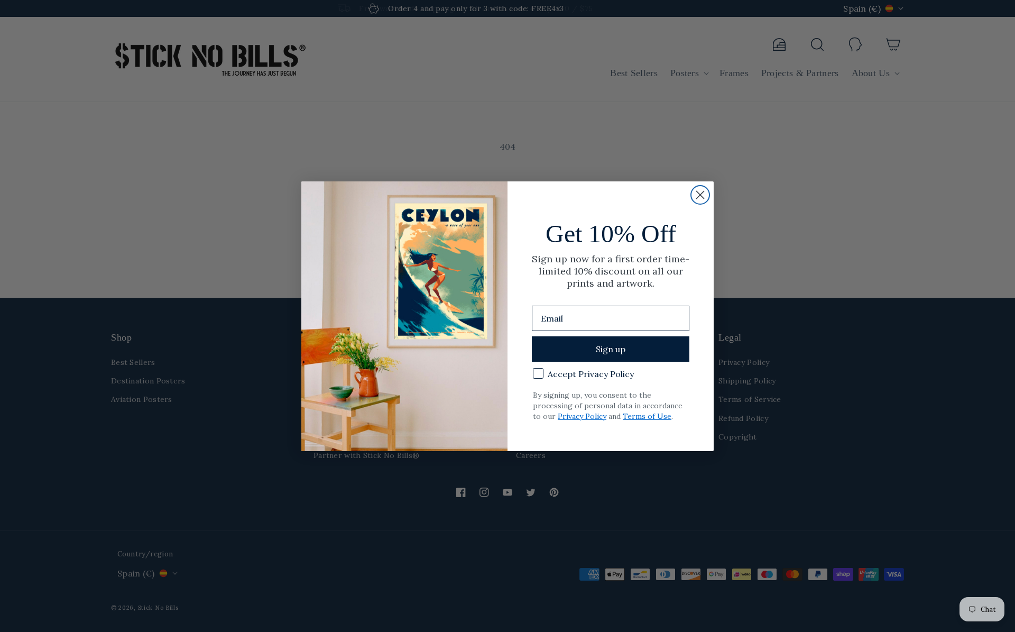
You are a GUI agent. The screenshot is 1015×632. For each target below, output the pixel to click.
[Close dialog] (700, 195)
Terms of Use (647, 416)
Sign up (610, 349)
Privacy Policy (582, 416)
